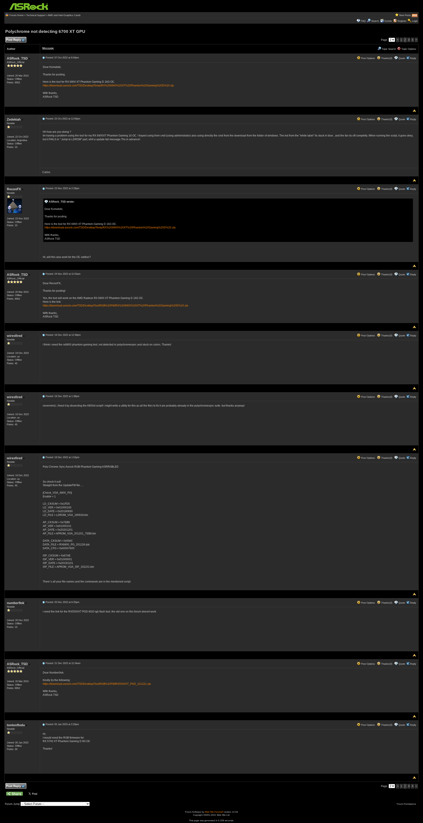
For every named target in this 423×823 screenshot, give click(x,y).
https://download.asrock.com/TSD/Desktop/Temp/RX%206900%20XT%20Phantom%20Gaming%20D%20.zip (108, 85)
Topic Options (408, 49)
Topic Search (388, 49)
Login (415, 21)
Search (375, 21)
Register (401, 21)
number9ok (16, 603)
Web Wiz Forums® (214, 812)
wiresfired (15, 336)
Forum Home (16, 15)
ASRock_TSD (18, 58)
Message (48, 48)
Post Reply (13, 39)
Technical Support (35, 15)
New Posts (405, 15)
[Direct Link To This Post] (43, 57)
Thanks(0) (386, 58)
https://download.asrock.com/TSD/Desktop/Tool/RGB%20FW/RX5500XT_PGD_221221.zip (97, 683)
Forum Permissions (407, 804)
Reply (413, 58)
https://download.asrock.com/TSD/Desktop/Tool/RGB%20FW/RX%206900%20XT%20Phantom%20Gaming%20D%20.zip (115, 305)
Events (388, 21)
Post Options (367, 58)
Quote (402, 58)
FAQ (363, 21)
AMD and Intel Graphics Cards (64, 15)
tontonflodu (16, 725)
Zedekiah (14, 119)
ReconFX (14, 189)
